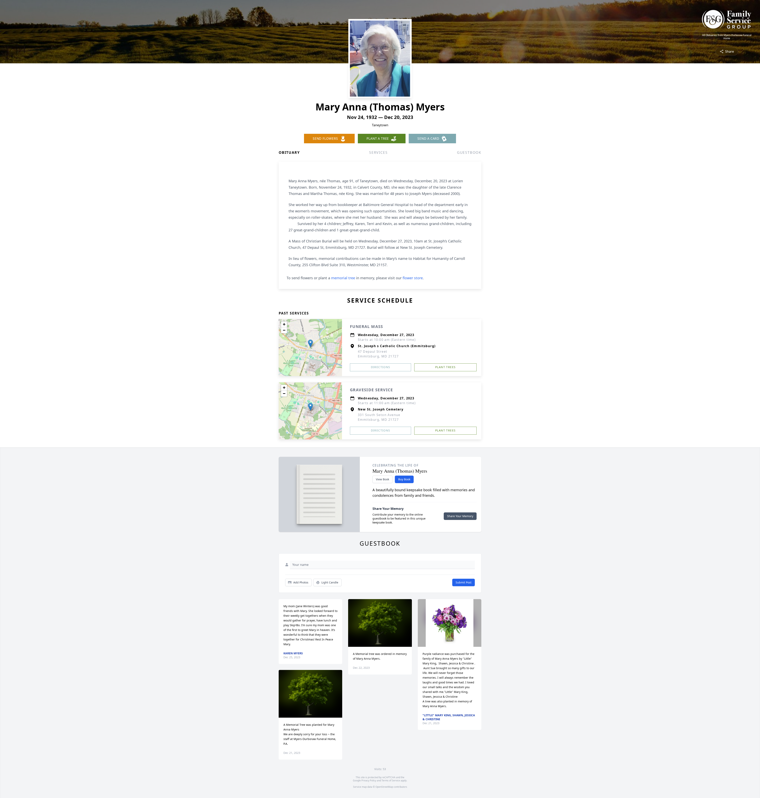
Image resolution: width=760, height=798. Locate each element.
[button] (310, 343)
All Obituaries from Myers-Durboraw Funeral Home (726, 37)
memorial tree (343, 278)
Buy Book (404, 479)
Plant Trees (445, 367)
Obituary (289, 152)
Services (378, 152)
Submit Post (463, 582)
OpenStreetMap (384, 786)
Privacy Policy (368, 780)
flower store (413, 278)
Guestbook (469, 152)
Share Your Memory (460, 516)
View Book (382, 479)
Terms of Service (391, 780)
